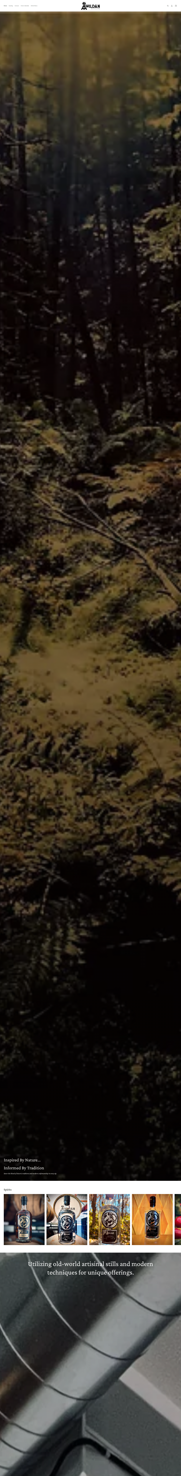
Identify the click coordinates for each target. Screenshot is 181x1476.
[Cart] (176, 6)
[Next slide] (175, 1220)
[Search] (168, 6)
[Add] (41, 1242)
